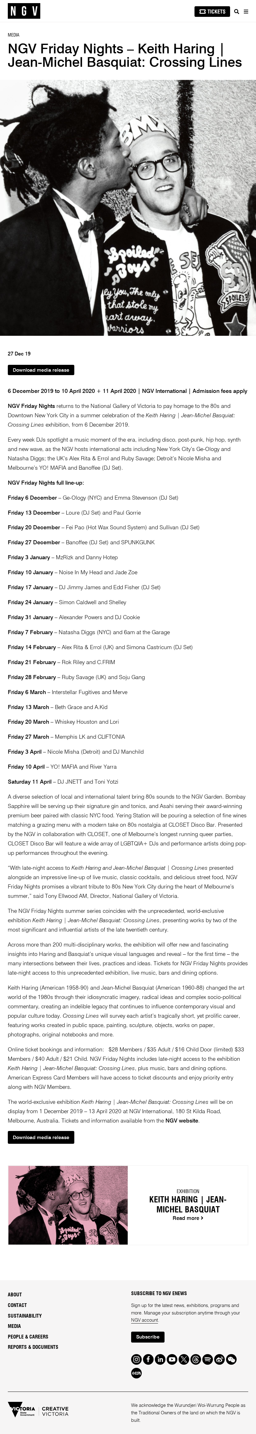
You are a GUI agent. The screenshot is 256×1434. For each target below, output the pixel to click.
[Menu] (245, 11)
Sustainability (25, 1316)
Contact (17, 1305)
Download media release (41, 370)
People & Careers (28, 1336)
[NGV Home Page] (24, 11)
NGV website (181, 1121)
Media (14, 1326)
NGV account (144, 1320)
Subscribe (148, 1337)
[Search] (236, 11)
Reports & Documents (33, 1347)
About (15, 1294)
